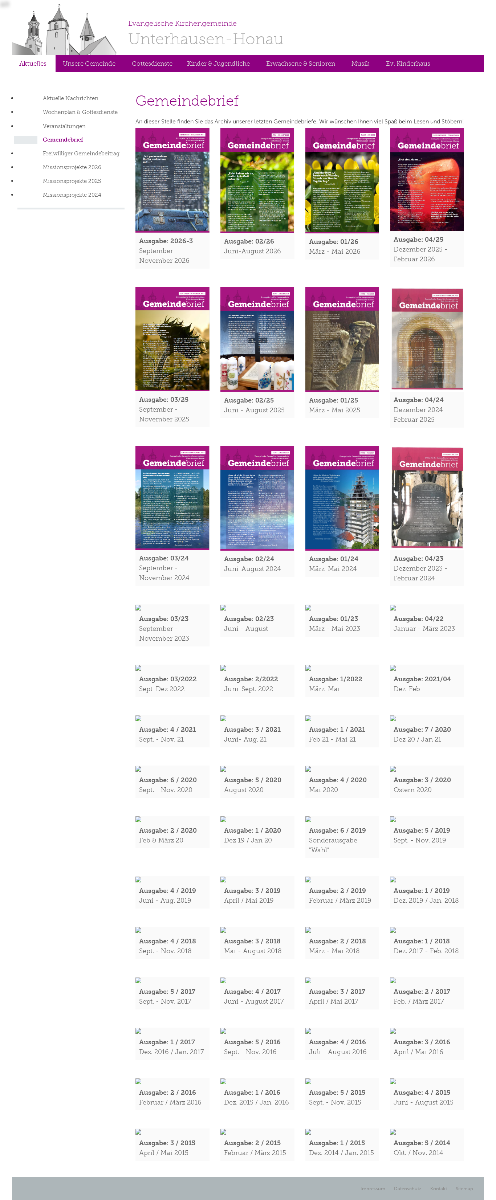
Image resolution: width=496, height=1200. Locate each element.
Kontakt (438, 1188)
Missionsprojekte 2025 (72, 181)
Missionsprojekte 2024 (72, 195)
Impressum (373, 1188)
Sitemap (464, 1188)
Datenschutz (408, 1188)
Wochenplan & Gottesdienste (80, 112)
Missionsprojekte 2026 (72, 167)
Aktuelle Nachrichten (70, 98)
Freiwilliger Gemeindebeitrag (81, 153)
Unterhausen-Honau (206, 33)
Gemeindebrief (63, 139)
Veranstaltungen (64, 126)
